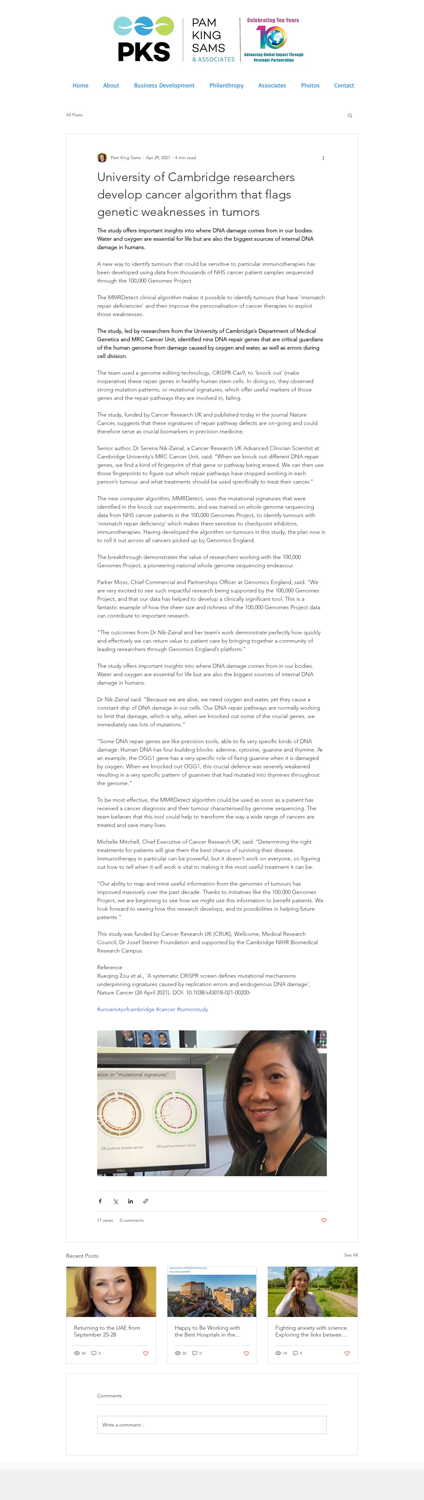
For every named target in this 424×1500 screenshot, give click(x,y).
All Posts (74, 115)
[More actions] (323, 157)
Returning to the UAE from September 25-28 (107, 1331)
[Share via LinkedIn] (130, 1201)
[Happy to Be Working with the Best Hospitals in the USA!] (212, 1292)
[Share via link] (146, 1201)
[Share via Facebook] (100, 1201)
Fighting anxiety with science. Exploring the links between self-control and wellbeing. (311, 1331)
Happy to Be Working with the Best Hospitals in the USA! (207, 1331)
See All (351, 1255)
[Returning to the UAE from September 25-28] (111, 1292)
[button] (350, 115)
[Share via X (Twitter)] (115, 1201)
